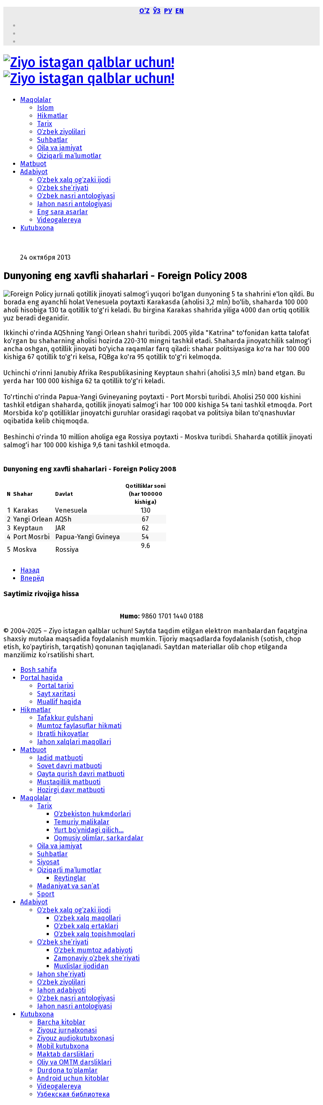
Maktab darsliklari (65, 1054)
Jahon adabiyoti (61, 990)
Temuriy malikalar (81, 822)
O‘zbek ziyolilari (61, 132)
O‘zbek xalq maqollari (87, 918)
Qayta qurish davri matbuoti (80, 774)
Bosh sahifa (38, 670)
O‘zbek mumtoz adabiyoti (93, 950)
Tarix (44, 124)
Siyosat (48, 862)
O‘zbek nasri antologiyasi (76, 196)
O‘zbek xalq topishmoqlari (94, 934)
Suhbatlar (52, 140)
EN (179, 11)
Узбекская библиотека (73, 1094)
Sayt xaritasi (56, 694)
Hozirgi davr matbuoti (71, 790)
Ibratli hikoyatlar (63, 734)
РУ (168, 11)
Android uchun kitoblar (73, 1078)
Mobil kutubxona (63, 1046)
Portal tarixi (55, 686)
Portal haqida (41, 678)
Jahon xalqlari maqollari (74, 742)
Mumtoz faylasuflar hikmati (79, 726)
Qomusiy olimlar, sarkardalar (98, 838)
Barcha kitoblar (61, 1022)
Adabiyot (34, 172)
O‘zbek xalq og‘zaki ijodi (74, 180)
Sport (45, 894)
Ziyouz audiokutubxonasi (75, 1038)
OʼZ (144, 11)
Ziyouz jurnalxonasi (67, 1030)
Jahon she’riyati (61, 974)
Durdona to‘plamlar (67, 1070)
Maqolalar (35, 100)
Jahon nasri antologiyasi (74, 204)
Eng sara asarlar (62, 212)
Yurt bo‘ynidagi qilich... (89, 830)
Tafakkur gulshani (65, 718)
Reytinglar (70, 878)
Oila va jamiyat (59, 148)
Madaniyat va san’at (68, 886)
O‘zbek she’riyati (62, 188)
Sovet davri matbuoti (69, 766)
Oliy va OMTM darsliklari (74, 1062)
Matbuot (33, 164)
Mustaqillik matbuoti (69, 782)
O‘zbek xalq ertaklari (86, 926)
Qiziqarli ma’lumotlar (69, 156)
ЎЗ (157, 11)
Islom (45, 108)
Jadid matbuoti (60, 758)
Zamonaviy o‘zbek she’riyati (97, 958)
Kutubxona (37, 228)
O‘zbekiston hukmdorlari (92, 814)
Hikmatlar (52, 116)
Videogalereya (59, 220)
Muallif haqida (59, 702)
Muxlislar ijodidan (81, 966)
